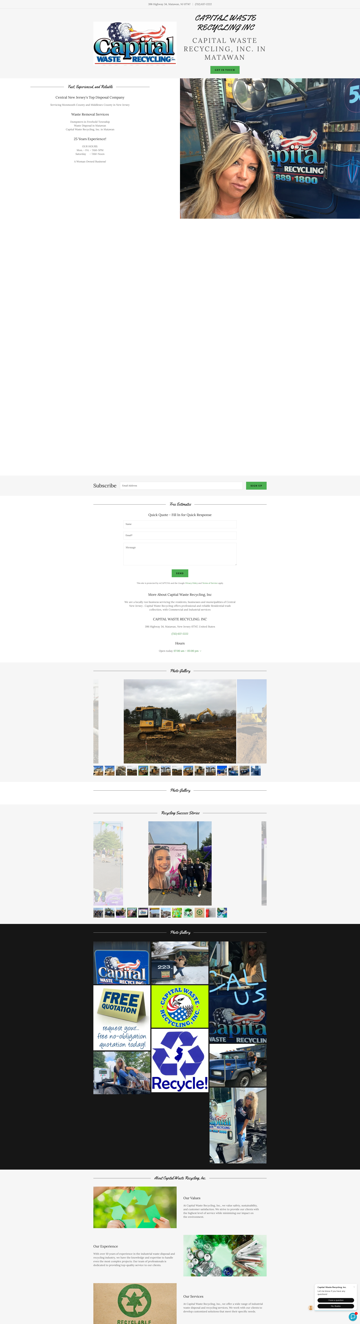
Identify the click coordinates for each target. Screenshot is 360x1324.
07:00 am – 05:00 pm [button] (186, 650)
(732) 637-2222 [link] (203, 4)
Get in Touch (225, 70)
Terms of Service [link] (210, 583)
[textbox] (181, 486)
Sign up (256, 485)
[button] (200, 651)
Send (180, 573)
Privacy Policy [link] (191, 583)
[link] (225, 29)
